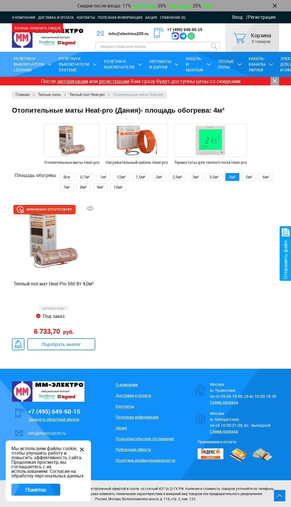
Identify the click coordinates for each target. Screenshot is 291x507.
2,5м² (177, 177)
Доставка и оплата (56, 17)
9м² (100, 187)
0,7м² (85, 177)
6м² (266, 177)
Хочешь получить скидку (37, 27)
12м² (121, 177)
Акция (151, 17)
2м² (159, 177)
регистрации (114, 81)
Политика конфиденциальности (145, 460)
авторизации (72, 81)
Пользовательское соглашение (145, 438)
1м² (103, 177)
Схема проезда (224, 402)
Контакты (86, 17)
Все (66, 177)
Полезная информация (120, 17)
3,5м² (214, 177)
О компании (23, 17)
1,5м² (141, 177)
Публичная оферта (133, 449)
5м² (249, 177)
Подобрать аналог (61, 344)
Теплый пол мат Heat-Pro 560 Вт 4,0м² (53, 284)
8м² (83, 187)
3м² (195, 177)
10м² (118, 187)
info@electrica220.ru (47, 433)
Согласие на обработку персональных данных (47, 473)
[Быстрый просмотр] (90, 208)
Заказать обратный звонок (53, 419)
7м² (66, 187)
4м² (232, 177)
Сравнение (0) (173, 17)
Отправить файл (285, 259)
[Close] (275, 81)
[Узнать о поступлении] (18, 344)
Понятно (36, 489)
